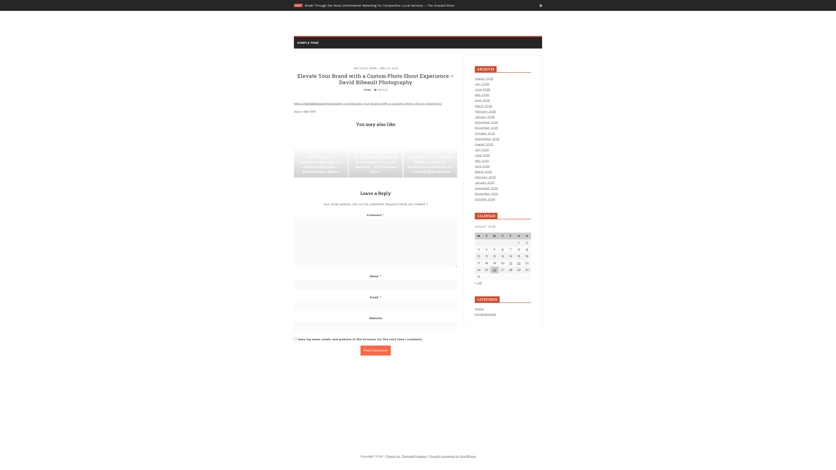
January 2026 (485, 117)
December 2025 (486, 122)
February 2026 (485, 111)
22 (519, 263)
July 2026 (482, 84)
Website (375, 318)
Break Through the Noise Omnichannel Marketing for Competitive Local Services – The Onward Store (379, 5)
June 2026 (482, 89)
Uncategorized (485, 314)
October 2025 (485, 133)
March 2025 (483, 171)
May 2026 (482, 95)
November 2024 (486, 193)
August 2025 (484, 144)
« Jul (478, 282)
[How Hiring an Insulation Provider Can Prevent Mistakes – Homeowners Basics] (321, 156)
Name (375, 276)
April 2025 (482, 166)
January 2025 (484, 182)
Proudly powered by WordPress (452, 456)
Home (367, 90)
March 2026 (483, 106)
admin (373, 68)
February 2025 (485, 177)
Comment (376, 215)
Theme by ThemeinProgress (405, 456)
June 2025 (482, 155)
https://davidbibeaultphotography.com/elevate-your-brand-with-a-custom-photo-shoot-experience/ (368, 103)
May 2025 (482, 161)
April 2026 (482, 100)
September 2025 (487, 139)
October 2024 (485, 199)
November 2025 (486, 127)
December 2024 (486, 188)
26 (494, 270)
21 (510, 263)
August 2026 (484, 78)
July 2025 (482, 149)
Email (375, 297)
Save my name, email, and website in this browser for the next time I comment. (360, 339)
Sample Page (308, 42)
